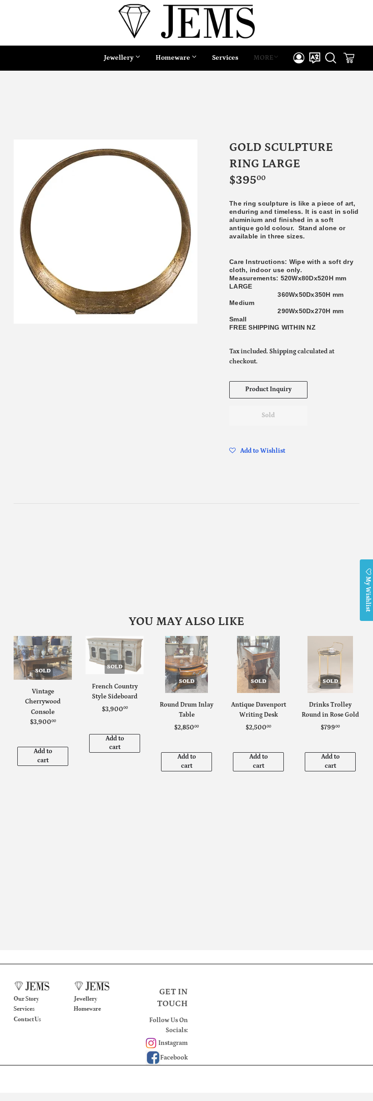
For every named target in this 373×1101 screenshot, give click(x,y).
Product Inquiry (268, 389)
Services (225, 58)
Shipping (282, 351)
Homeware (174, 58)
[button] (257, 450)
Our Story (26, 999)
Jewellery (119, 58)
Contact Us (27, 1019)
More (263, 58)
